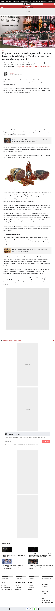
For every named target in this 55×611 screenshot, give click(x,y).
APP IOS (3, 582)
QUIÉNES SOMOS (5, 587)
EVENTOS (17, 585)
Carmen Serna (11, 73)
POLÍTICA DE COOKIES (47, 596)
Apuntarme (46, 441)
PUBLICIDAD (18, 587)
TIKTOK (30, 589)
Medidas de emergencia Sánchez (25, 1)
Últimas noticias (8, 1)
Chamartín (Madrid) (13, 340)
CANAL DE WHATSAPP (6, 589)
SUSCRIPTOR (18, 589)
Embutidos (20, 340)
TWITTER (30, 582)
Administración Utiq (47, 602)
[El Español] (27, 4)
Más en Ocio (6, 543)
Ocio (3, 50)
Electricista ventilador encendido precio (39, 1)
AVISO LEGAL (45, 584)
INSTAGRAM (31, 587)
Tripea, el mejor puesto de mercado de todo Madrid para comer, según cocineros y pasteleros (30, 250)
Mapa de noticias (16, 1)
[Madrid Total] (27, 7)
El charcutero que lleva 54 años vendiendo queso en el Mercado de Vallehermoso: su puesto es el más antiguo (30, 140)
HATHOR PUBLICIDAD (20, 582)
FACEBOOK (30, 585)
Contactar (19, 578)
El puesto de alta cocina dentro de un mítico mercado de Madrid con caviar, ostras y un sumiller (27, 67)
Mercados (5, 340)
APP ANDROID (4, 585)
